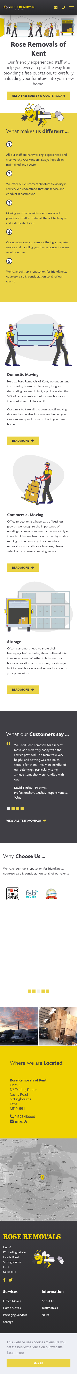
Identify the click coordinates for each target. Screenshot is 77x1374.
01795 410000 (24, 1116)
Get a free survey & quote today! (38, 96)
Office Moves (12, 1301)
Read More (21, 441)
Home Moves (12, 1308)
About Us (48, 1301)
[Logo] (19, 7)
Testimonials (50, 1308)
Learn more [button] (15, 1352)
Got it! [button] (38, 1363)
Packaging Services (15, 1315)
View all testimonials (24, 820)
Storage (8, 1322)
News (45, 1315)
